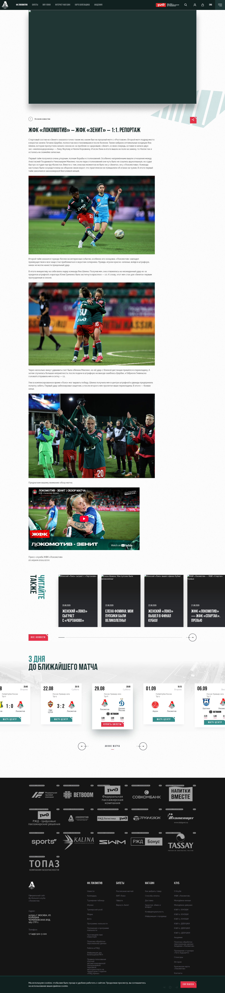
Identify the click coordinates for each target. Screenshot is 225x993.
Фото (89, 919)
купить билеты (113, 724)
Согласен (188, 984)
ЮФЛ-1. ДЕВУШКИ (182, 924)
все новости (38, 637)
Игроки (90, 905)
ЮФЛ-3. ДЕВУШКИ (182, 933)
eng (210, 5)
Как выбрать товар (153, 891)
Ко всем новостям (42, 119)
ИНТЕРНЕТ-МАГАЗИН (62, 5)
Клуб (176, 883)
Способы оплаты (152, 896)
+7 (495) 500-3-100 (38, 934)
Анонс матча (112, 746)
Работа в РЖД (93, 948)
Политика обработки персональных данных (96, 942)
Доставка (149, 900)
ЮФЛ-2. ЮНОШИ (181, 914)
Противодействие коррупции (95, 936)
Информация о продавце (155, 916)
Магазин (149, 883)
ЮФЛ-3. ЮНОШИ (181, 919)
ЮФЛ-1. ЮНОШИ (181, 910)
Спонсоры (178, 957)
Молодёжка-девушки (183, 905)
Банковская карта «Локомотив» (182, 967)
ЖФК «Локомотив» (182, 896)
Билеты (35, 5)
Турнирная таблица (95, 900)
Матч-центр (61, 719)
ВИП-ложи (47, 5)
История (178, 962)
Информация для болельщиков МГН (95, 954)
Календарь (92, 896)
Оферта (119, 900)
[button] (61, 637)
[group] (78, 601)
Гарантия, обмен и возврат (153, 906)
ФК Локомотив (21, 5)
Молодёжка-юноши (182, 900)
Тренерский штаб (94, 910)
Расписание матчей (124, 891)
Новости (90, 891)
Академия (98, 5)
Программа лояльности (97, 924)
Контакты (178, 973)
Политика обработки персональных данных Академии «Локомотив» (184, 944)
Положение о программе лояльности (98, 929)
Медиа (90, 914)
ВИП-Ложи (120, 896)
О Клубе (177, 891)
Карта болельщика (82, 5)
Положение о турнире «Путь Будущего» (184, 952)
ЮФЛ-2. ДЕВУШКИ (182, 928)
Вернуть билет (122, 905)
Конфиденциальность (154, 912)
